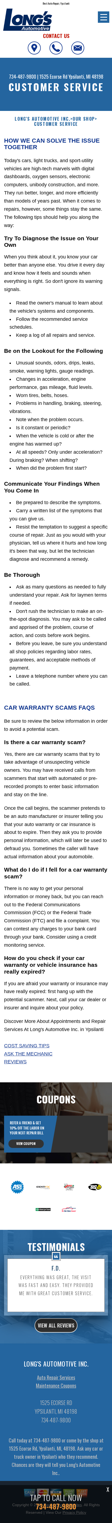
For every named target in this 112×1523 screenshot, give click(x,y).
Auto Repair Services (56, 1377)
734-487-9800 (22, 76)
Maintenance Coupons (56, 1385)
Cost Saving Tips (26, 1045)
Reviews (15, 1061)
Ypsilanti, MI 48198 (86, 76)
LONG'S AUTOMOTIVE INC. (42, 118)
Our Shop (84, 118)
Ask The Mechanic (28, 1054)
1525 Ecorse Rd (53, 76)
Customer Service (56, 124)
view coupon (26, 1143)
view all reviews (56, 1325)
